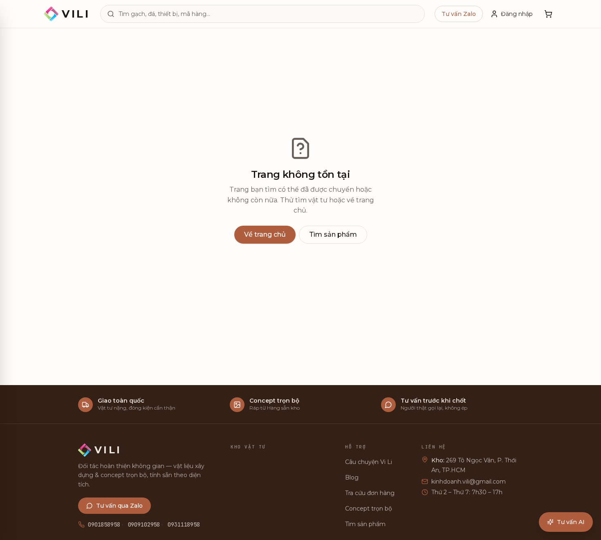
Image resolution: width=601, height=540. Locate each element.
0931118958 (184, 524)
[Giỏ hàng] (548, 14)
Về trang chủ (265, 234)
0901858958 (104, 524)
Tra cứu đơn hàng (370, 493)
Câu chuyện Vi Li (368, 462)
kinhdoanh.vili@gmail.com (468, 481)
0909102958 (144, 524)
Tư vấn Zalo (459, 14)
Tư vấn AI (571, 522)
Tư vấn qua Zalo (119, 505)
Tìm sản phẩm (333, 234)
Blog (352, 477)
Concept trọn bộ (368, 508)
